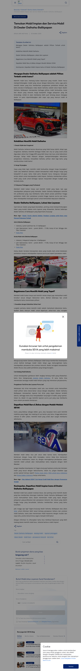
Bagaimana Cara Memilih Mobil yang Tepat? (30, 59)
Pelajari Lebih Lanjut (22, 569)
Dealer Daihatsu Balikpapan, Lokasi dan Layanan (32, 55)
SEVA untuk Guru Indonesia (57, 473)
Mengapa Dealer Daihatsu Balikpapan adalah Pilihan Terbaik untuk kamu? (40, 46)
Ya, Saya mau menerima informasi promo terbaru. (32, 618)
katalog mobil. (38, 533)
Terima (71, 666)
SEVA (15, 511)
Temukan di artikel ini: (23, 42)
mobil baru (27, 537)
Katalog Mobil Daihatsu (41, 378)
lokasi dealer (18, 537)
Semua (19, 636)
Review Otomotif (58, 636)
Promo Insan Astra (41, 473)
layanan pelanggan (51, 533)
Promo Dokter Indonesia (25, 475)
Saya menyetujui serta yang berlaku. (38, 621)
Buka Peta (19, 233)
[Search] (57, 542)
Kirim (40, 612)
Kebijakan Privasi (46, 621)
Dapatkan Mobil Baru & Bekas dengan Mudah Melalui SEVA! (36, 63)
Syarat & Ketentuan (33, 621)
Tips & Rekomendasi (43, 636)
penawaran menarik (39, 537)
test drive (50, 537)
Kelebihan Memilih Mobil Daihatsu (27, 51)
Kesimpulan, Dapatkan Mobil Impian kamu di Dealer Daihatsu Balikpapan (40, 67)
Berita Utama (29, 636)
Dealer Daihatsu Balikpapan (23, 533)
